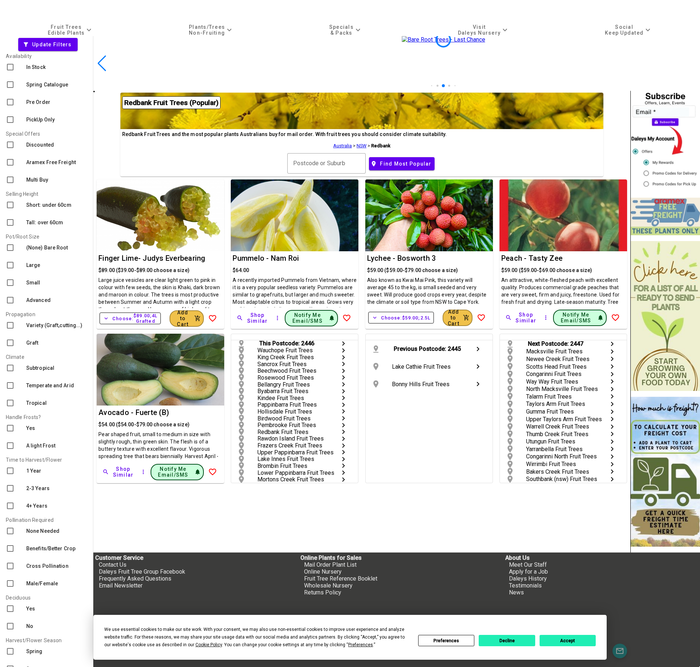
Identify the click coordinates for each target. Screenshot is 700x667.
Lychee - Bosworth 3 (401, 258)
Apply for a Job (528, 571)
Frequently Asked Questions (135, 578)
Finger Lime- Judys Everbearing (152, 258)
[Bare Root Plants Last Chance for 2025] (443, 87)
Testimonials (525, 585)
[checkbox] (46, 67)
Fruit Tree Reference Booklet (340, 578)
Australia (342, 145)
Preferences (446, 640)
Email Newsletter (121, 585)
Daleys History (528, 578)
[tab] (70, 29)
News (516, 592)
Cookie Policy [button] (208, 644)
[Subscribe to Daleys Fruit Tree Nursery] (665, 141)
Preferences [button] (360, 644)
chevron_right (343, 343)
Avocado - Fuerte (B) (133, 412)
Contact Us (113, 564)
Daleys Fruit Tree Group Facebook (142, 571)
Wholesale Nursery (328, 585)
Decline (507, 640)
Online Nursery (323, 571)
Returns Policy (322, 592)
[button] (431, 85)
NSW (361, 145)
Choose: (130, 318)
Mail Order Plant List (330, 564)
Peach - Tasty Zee (532, 258)
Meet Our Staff (528, 564)
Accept (567, 640)
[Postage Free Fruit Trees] (665, 216)
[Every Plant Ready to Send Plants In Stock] (665, 316)
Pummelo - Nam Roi (266, 258)
